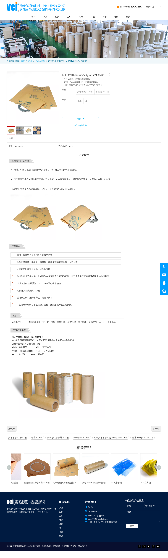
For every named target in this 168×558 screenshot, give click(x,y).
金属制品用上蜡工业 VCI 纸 (25, 482)
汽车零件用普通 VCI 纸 (58, 437)
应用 (57, 17)
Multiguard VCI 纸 (81, 437)
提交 (132, 526)
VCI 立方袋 (134, 482)
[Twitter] (144, 546)
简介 (34, 17)
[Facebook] (153, 546)
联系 (128, 17)
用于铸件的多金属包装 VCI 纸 (55, 482)
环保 (93, 17)
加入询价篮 (79, 125)
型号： (12, 146)
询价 (79, 118)
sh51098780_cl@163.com (97, 519)
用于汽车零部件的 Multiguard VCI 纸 (110, 437)
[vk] (158, 546)
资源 (116, 17)
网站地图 (57, 546)
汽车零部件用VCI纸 (17, 437)
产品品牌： (63, 146)
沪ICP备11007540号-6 (78, 546)
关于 (104, 17)
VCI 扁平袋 (105, 482)
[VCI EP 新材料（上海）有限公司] (26, 501)
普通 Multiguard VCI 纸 (142, 437)
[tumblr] (148, 546)
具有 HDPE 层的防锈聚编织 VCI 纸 (84, 482)
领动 (63, 546)
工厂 (69, 17)
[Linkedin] (139, 546)
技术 (81, 17)
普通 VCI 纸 (36, 437)
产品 (45, 17)
